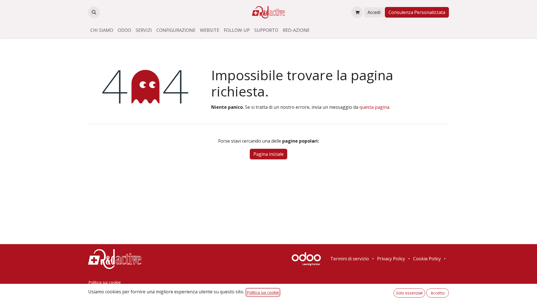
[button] (94, 12)
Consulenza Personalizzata (416, 12)
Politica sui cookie (104, 282)
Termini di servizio (349, 259)
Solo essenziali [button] (409, 293)
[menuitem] (102, 30)
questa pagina (374, 107)
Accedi (374, 12)
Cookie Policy (427, 259)
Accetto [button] (438, 293)
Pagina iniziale (268, 154)
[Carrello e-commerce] (357, 12)
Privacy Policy (391, 259)
